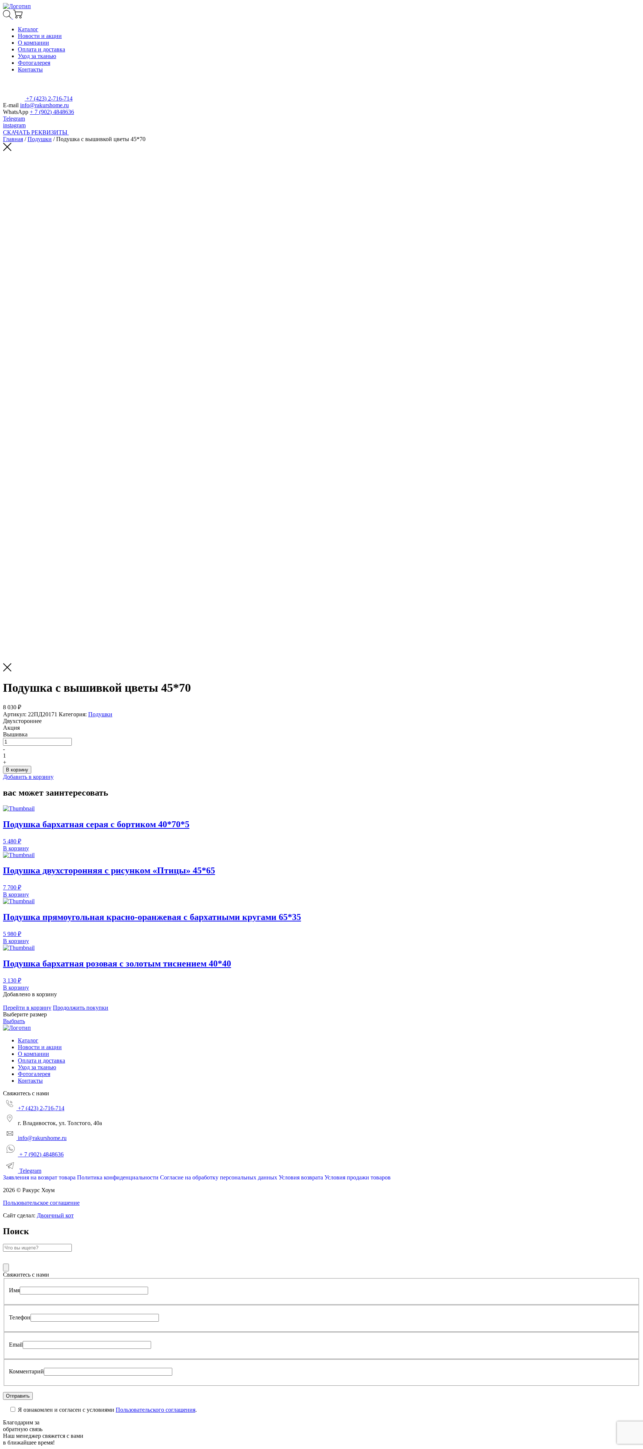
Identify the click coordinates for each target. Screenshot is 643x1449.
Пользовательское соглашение (41, 1203)
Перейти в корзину (27, 1007)
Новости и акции (40, 36)
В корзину (17, 770)
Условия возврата (301, 1177)
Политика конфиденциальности (118, 1177)
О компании (33, 42)
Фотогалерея (34, 63)
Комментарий (26, 1371)
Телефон (20, 1317)
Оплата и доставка (41, 49)
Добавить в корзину (28, 777)
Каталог (28, 29)
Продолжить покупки (80, 1007)
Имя (14, 1290)
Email (16, 1344)
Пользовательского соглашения (155, 1410)
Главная (13, 139)
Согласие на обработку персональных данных (218, 1177)
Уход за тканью (37, 56)
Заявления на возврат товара (39, 1177)
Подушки (40, 139)
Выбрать (14, 1021)
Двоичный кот (55, 1215)
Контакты (30, 69)
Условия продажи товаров (357, 1177)
